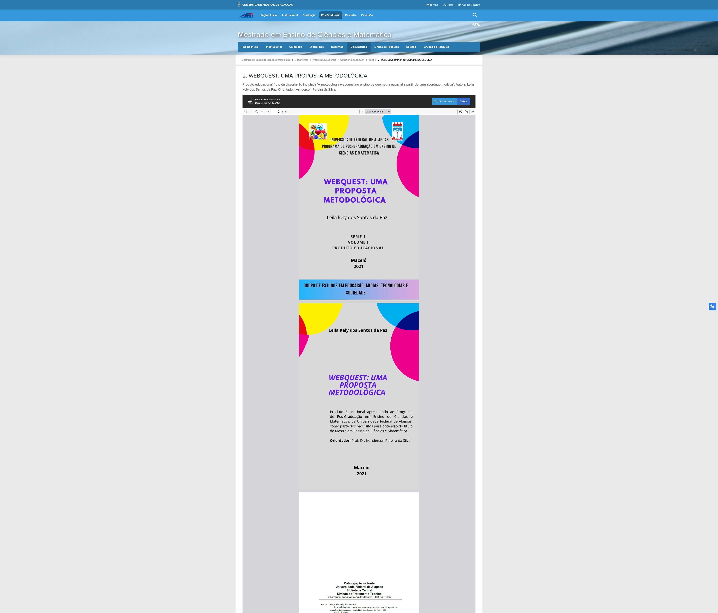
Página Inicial (268, 15)
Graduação (309, 15)
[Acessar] (474, 24)
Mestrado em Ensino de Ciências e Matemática (314, 34)
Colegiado (295, 47)
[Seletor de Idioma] (478, 24)
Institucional (290, 15)
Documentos (359, 47)
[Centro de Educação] (245, 15)
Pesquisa (351, 15)
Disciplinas (317, 47)
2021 (371, 59)
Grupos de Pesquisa (436, 47)
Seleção (411, 47)
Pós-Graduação (330, 15)
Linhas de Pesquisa (386, 47)
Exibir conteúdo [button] (445, 101)
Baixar (464, 101)
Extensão (367, 15)
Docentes (337, 47)
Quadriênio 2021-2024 (352, 59)
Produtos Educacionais (324, 59)
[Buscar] (475, 15)
